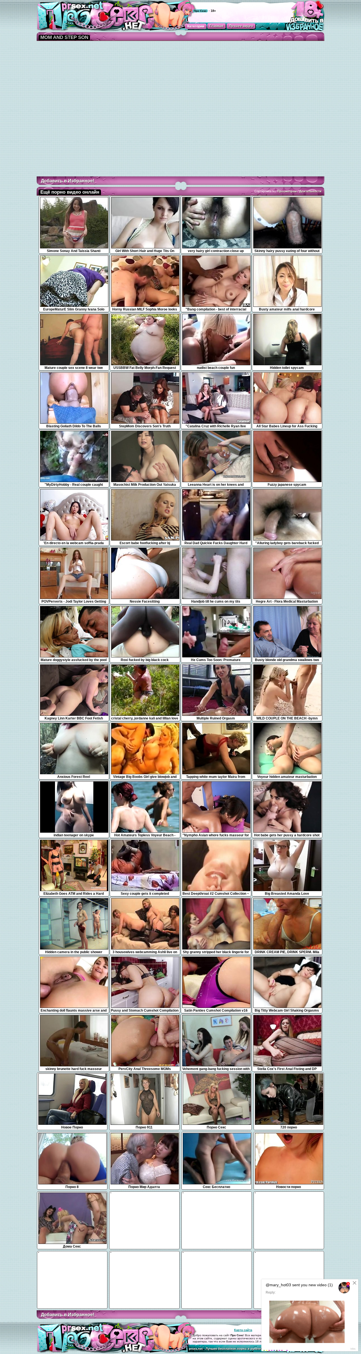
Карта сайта (243, 1330)
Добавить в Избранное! (67, 180)
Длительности (310, 191)
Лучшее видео (241, 26)
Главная (216, 26)
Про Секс (200, 10)
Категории (195, 26)
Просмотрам (287, 191)
